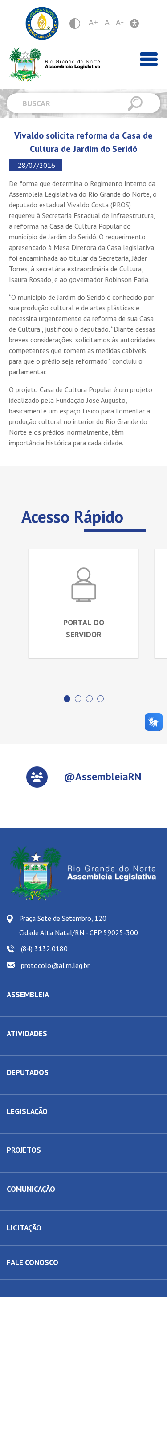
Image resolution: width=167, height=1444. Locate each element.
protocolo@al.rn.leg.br (55, 965)
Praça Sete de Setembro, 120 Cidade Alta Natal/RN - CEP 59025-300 (78, 925)
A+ (93, 22)
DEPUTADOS (28, 1072)
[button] (67, 698)
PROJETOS (24, 1150)
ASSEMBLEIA (28, 995)
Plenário (18, 1048)
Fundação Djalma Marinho (41, 1010)
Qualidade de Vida (32, 1165)
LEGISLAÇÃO (27, 1111)
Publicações (23, 1204)
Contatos (18, 1087)
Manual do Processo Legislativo (49, 1126)
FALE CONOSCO (32, 1262)
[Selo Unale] (42, 23)
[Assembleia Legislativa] (51, 64)
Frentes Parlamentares (37, 1048)
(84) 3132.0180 (44, 948)
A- (120, 22)
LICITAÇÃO (24, 1228)
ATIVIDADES (27, 1034)
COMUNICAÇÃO (31, 1189)
